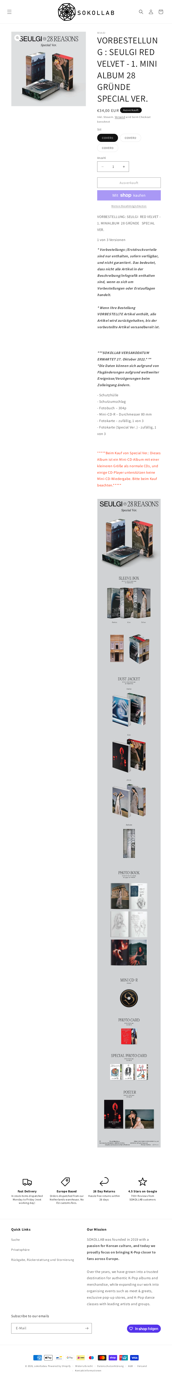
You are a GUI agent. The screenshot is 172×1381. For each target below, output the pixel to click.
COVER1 (110, 139)
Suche (15, 1240)
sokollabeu (40, 1366)
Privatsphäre (20, 1250)
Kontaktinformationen (88, 1370)
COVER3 (110, 149)
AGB (130, 1366)
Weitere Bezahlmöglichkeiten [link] (129, 206)
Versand (120, 117)
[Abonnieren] (87, 1328)
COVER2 (133, 139)
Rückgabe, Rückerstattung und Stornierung (42, 1260)
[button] (9, 12)
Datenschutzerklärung (110, 1366)
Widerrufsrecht (84, 1366)
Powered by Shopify (59, 1366)
